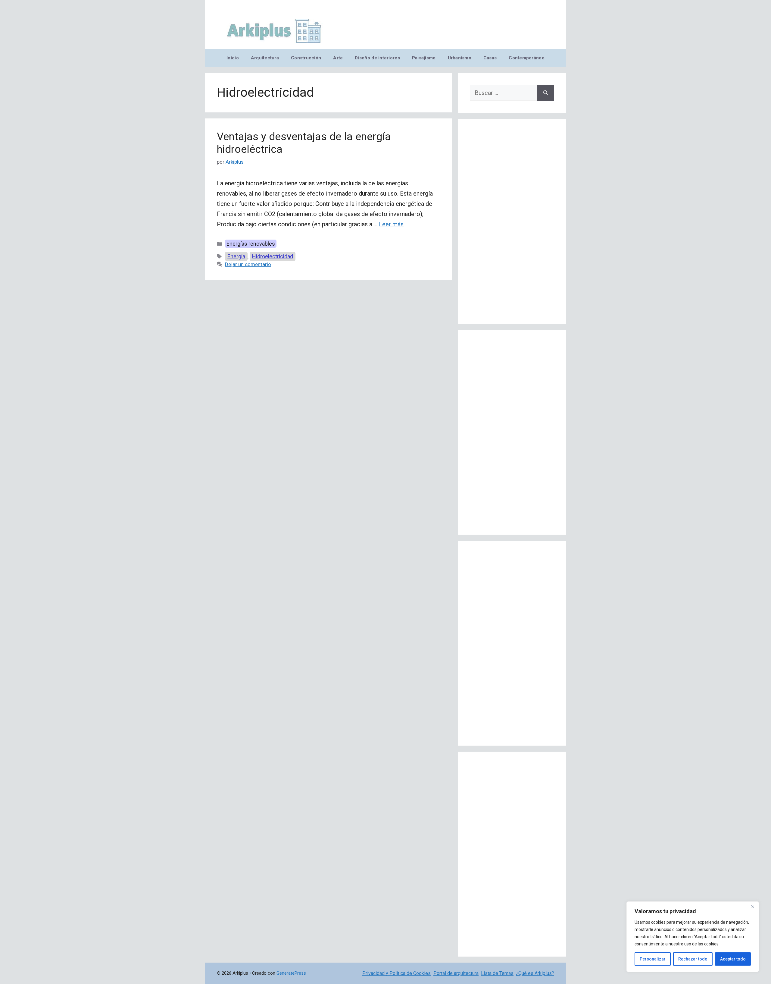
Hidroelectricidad (272, 256)
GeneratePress (291, 973)
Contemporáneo (527, 58)
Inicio (232, 58)
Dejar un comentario (248, 264)
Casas (490, 58)
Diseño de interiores (377, 58)
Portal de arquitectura (456, 973)
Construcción (306, 58)
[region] (692, 936)
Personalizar (653, 959)
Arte (338, 58)
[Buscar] (545, 93)
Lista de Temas (497, 973)
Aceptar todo (733, 959)
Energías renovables (250, 243)
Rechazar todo (692, 959)
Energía (236, 256)
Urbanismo (459, 58)
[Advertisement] (512, 221)
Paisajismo (424, 58)
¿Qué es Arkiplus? (535, 973)
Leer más (391, 224)
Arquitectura (265, 58)
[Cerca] (752, 906)
